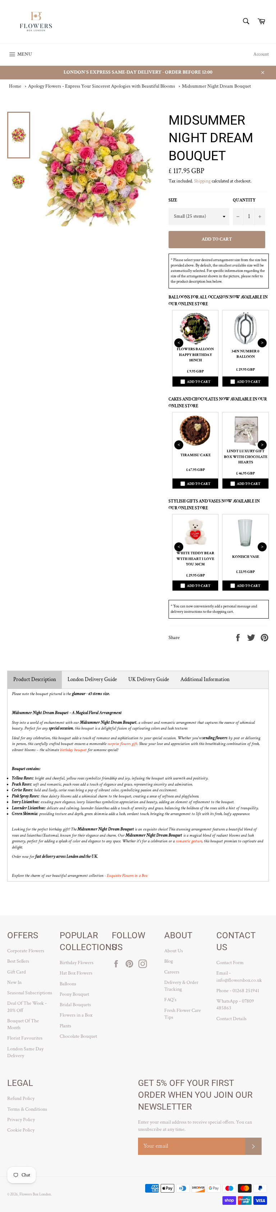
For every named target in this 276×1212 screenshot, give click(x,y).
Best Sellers (18, 961)
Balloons (68, 984)
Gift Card (16, 972)
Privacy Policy (21, 1119)
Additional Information (205, 679)
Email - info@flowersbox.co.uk (239, 976)
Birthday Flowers (76, 962)
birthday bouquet (73, 750)
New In (14, 982)
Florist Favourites (24, 1038)
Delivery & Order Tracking (181, 986)
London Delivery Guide (92, 679)
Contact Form (230, 962)
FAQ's (170, 999)
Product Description (34, 679)
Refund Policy (20, 1098)
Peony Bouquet (74, 994)
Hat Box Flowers (76, 973)
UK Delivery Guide (148, 679)
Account (261, 54)
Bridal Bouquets (75, 1004)
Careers (171, 972)
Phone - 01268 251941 (237, 990)
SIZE (173, 200)
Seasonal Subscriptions (29, 993)
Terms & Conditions (27, 1109)
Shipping (202, 181)
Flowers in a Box (76, 1015)
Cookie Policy (20, 1130)
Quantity (244, 200)
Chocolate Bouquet (78, 1036)
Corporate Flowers (25, 951)
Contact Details (231, 1019)
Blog (168, 961)
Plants (65, 1026)
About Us (173, 951)
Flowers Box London (35, 1194)
